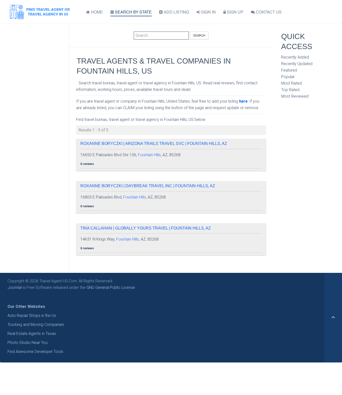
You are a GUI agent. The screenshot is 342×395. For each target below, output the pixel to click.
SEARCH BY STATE (133, 12)
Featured (289, 70)
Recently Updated (296, 63)
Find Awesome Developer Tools (35, 351)
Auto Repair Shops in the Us (32, 315)
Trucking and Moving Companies (36, 324)
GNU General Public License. (111, 287)
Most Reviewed (294, 96)
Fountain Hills (149, 154)
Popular (288, 76)
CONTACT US (268, 12)
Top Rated (290, 89)
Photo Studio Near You (28, 342)
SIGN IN (208, 12)
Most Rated (291, 83)
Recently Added (295, 57)
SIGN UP (234, 12)
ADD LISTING (176, 12)
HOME (96, 12)
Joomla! (15, 287)
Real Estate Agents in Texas (32, 333)
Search (199, 35)
